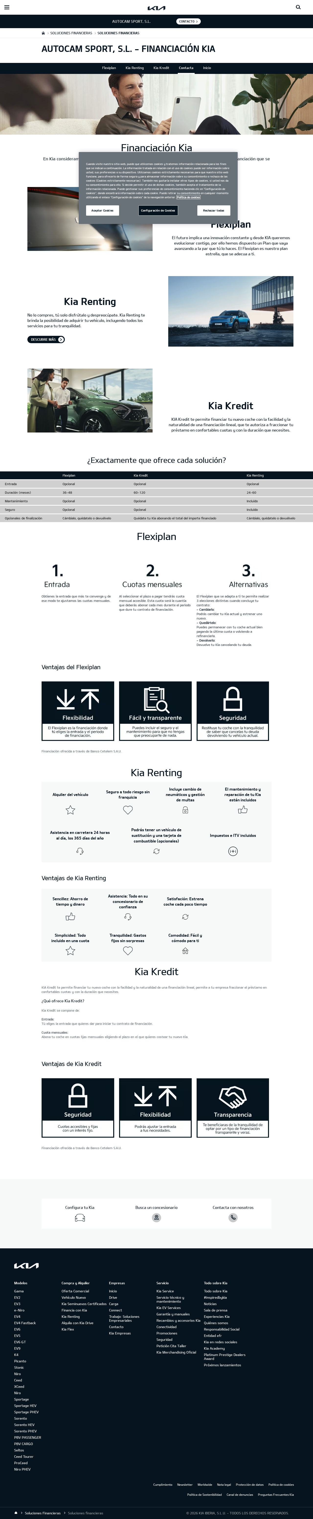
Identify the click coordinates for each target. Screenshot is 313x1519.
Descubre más (43, 339)
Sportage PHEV (26, 1412)
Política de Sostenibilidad (204, 1494)
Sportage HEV (25, 1405)
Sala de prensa (215, 1310)
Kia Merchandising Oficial (176, 1352)
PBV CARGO (23, 1444)
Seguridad (164, 1339)
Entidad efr (213, 1335)
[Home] (16, 1513)
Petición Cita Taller (171, 1346)
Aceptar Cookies (102, 210)
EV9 (17, 1348)
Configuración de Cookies (158, 210)
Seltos (19, 1450)
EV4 (17, 1316)
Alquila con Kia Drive (77, 1323)
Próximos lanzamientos (222, 1365)
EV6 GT (20, 1342)
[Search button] (298, 7)
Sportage (21, 1399)
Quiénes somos (216, 1323)
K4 (16, 1355)
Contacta (186, 68)
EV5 (17, 1335)
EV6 (17, 1329)
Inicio (207, 68)
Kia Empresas (120, 1333)
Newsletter (185, 1484)
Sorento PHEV (25, 1431)
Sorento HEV (24, 1425)
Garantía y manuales (173, 1314)
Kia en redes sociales (220, 1342)
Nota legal (224, 1484)
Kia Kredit (161, 68)
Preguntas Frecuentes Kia (276, 1494)
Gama (19, 1291)
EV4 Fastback (25, 1323)
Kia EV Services (168, 1308)
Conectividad (166, 1327)
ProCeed (21, 1463)
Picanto (20, 1361)
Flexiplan (109, 68)
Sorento (20, 1418)
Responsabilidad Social (221, 1329)
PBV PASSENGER (27, 1437)
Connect (115, 1310)
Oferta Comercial (75, 1291)
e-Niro (19, 1310)
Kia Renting (135, 68)
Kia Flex (68, 1329)
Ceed (18, 1380)
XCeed (19, 1386)
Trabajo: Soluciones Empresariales (124, 1318)
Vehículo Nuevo (74, 1297)
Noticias (210, 1304)
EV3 (17, 1304)
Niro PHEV (22, 1469)
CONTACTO (186, 21)
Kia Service (165, 1291)
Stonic (19, 1367)
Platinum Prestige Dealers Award (225, 1357)
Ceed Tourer (24, 1456)
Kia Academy (214, 1348)
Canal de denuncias (240, 1494)
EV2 (17, 1297)
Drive (113, 1297)
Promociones (166, 1333)
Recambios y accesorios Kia (178, 1320)
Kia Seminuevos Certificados (84, 1304)
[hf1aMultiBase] (78, 711)
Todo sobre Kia (215, 1291)
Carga (113, 1304)
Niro (17, 1374)
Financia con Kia (74, 1310)
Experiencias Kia (217, 1316)
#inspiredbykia (215, 1297)
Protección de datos (250, 1484)
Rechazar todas (213, 210)
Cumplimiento (162, 1484)
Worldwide (205, 1484)
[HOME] (43, 33)
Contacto (116, 1327)
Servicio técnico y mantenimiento (170, 1299)
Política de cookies (281, 1484)
